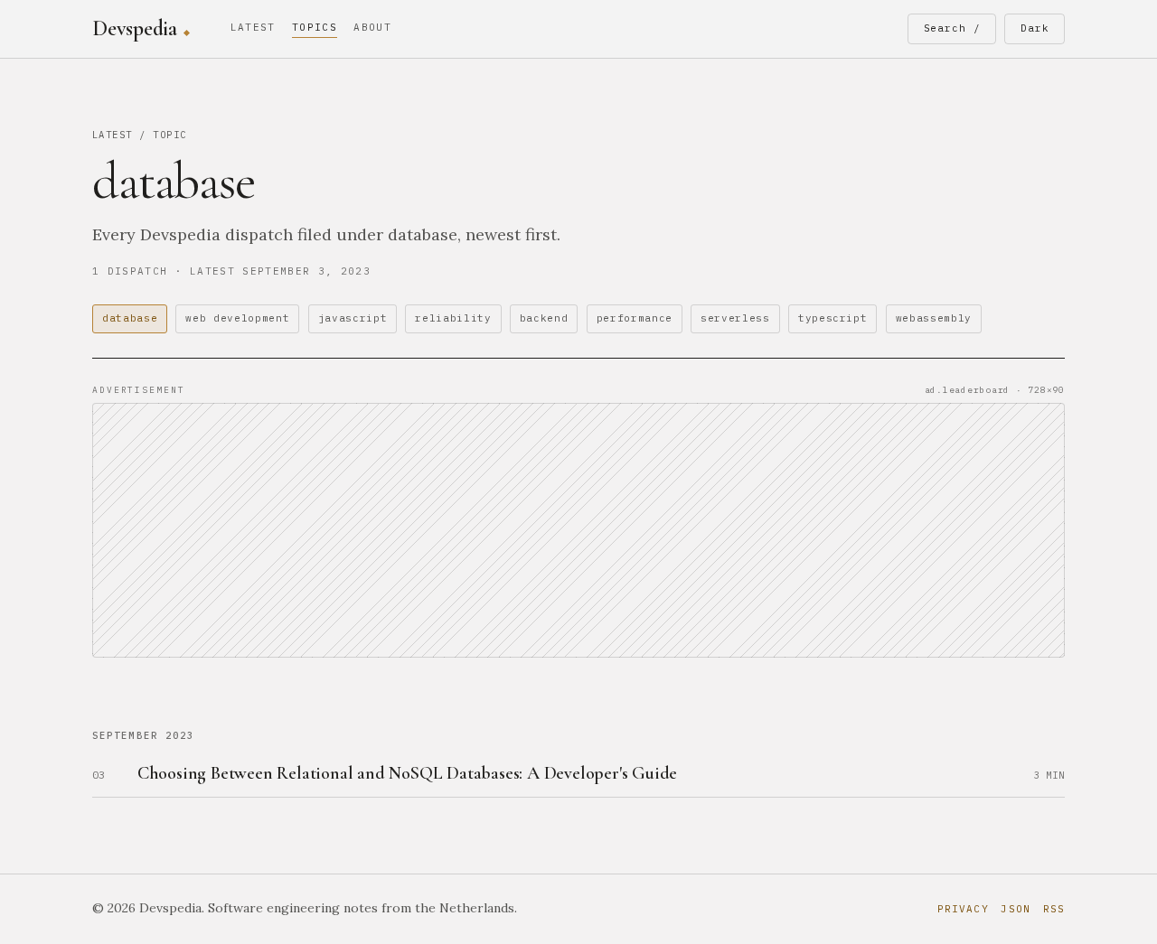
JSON (1015, 908)
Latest (253, 27)
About (372, 27)
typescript (833, 318)
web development (237, 318)
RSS (1054, 908)
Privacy (963, 908)
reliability (453, 318)
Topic (169, 134)
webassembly (934, 318)
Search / (952, 28)
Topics (314, 27)
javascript (353, 318)
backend (544, 318)
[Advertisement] (578, 530)
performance (635, 318)
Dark (1035, 28)
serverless (735, 318)
